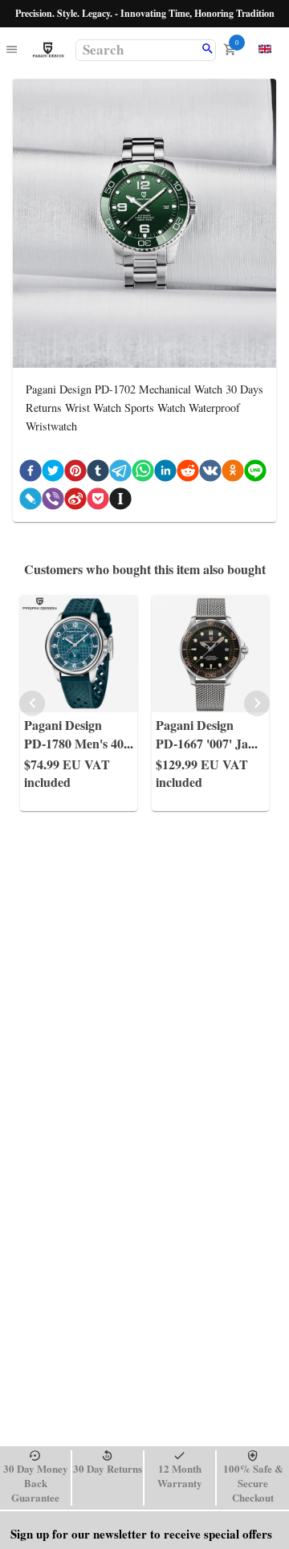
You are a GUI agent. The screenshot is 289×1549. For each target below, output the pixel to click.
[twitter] (53, 473)
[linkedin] (165, 473)
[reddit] (188, 473)
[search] (207, 50)
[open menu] (11, 50)
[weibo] (75, 501)
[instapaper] (120, 501)
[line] (255, 473)
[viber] (53, 501)
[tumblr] (98, 473)
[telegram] (120, 473)
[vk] (210, 473)
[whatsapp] (143, 473)
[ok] (233, 473)
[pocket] (98, 501)
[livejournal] (30, 501)
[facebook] (30, 473)
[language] (265, 49)
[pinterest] (75, 473)
